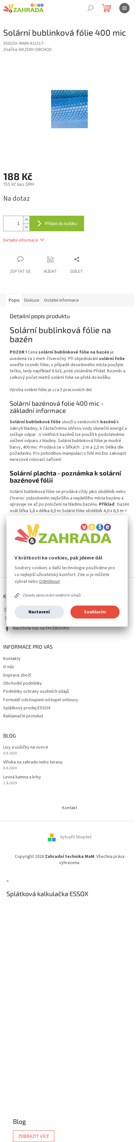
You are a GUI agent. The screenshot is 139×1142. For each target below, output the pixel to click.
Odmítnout (49, 581)
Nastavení (39, 612)
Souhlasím (95, 612)
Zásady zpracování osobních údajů (52, 595)
